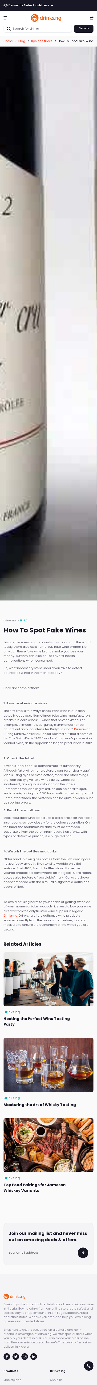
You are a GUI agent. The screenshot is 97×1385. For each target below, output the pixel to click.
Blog (21, 41)
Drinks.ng (10, 915)
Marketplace (12, 1380)
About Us (56, 1380)
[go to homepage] (46, 18)
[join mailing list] (83, 1253)
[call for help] (88, 1366)
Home (8, 41)
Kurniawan (82, 729)
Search (84, 28)
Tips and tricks (41, 41)
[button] (5, 17)
